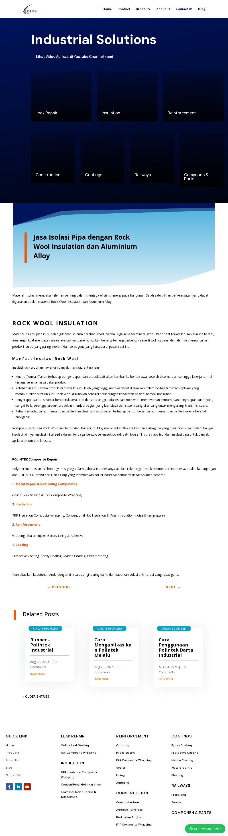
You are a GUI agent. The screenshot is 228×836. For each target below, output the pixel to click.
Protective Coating (185, 753)
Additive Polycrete (129, 810)
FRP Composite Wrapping (79, 753)
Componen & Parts (191, 812)
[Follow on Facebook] (9, 786)
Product (123, 9)
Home (107, 9)
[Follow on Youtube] (27, 786)
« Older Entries (36, 696)
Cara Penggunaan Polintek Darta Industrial (176, 647)
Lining (120, 775)
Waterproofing (182, 767)
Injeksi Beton (125, 753)
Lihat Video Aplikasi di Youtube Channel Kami (74, 56)
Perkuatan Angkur (129, 817)
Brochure (143, 9)
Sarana (176, 802)
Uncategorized (45, 628)
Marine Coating (182, 760)
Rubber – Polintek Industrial (41, 645)
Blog (201, 9)
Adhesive (123, 783)
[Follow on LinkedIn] (18, 786)
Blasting (177, 775)
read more (37, 674)
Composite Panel (128, 802)
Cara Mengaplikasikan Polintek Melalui (113, 647)
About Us (163, 9)
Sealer (121, 767)
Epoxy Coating (181, 745)
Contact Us (184, 9)
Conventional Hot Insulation (81, 784)
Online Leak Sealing (75, 745)
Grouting (122, 745)
